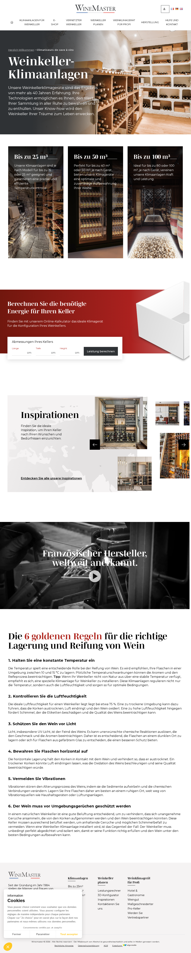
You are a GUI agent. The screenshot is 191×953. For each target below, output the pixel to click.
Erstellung (117, 945)
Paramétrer (43, 934)
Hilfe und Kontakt (172, 22)
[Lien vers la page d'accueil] (95, 12)
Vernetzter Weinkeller (74, 22)
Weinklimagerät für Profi (124, 22)
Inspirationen (106, 899)
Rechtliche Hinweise (63, 945)
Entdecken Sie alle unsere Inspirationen (51, 478)
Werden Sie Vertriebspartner (138, 915)
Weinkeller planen (98, 22)
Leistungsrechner (109, 890)
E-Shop (54, 22)
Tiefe (38, 348)
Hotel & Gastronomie (136, 893)
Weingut (133, 899)
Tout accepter (69, 934)
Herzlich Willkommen (21, 49)
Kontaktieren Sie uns (108, 906)
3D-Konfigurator (108, 895)
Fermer (16, 934)
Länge (15, 348)
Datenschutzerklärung (88, 945)
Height (63, 348)
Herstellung (150, 22)
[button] (95, 444)
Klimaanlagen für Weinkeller (32, 22)
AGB (106, 945)
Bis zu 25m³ (75, 886)
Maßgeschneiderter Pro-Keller (140, 906)
